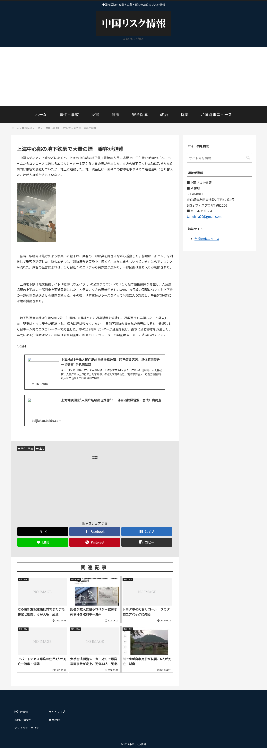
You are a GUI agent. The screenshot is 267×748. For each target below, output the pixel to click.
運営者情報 (21, 712)
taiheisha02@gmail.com (204, 216)
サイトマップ (57, 712)
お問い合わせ (22, 720)
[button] (146, 542)
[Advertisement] (133, 76)
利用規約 (54, 720)
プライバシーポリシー (28, 728)
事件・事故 (27, 448)
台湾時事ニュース (206, 238)
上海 (41, 448)
